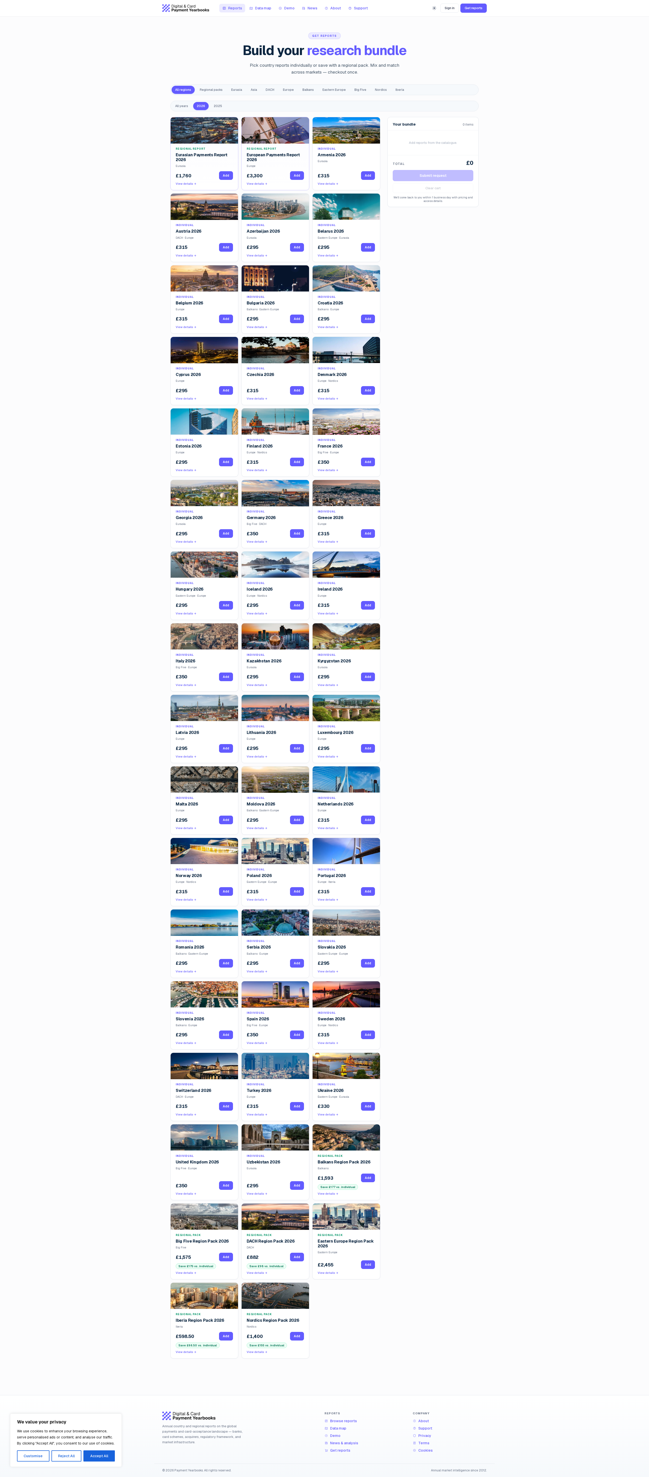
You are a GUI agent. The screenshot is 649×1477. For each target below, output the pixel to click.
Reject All (66, 1456)
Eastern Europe (334, 90)
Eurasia (236, 90)
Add (368, 1178)
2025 (218, 106)
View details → (328, 1193)
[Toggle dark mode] (434, 8)
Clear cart (433, 188)
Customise (33, 1456)
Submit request (433, 175)
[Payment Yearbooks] (185, 8)
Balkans (308, 90)
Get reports (473, 8)
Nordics (381, 90)
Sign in (450, 8)
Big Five (360, 90)
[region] (66, 1440)
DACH (270, 90)
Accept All (99, 1456)
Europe (288, 90)
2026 (201, 106)
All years (181, 106)
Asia (254, 90)
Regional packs (211, 90)
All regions (183, 90)
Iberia (399, 90)
